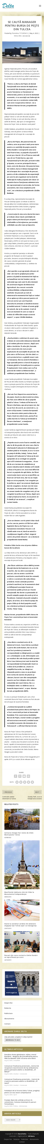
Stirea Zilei (17, 36)
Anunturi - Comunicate (20, 1074)
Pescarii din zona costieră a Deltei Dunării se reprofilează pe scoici (21, 956)
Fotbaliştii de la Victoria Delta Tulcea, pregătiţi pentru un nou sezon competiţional (22, 1091)
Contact (7, 1024)
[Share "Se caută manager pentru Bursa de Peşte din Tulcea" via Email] (24, 776)
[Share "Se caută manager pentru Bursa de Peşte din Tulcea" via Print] (28, 776)
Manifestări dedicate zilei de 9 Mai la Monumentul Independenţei (19, 893)
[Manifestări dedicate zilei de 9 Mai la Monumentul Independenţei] (22, 864)
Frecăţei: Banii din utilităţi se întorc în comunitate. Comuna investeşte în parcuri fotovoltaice (20, 1102)
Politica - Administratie (20, 1106)
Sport (15, 1095)
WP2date (31, 1136)
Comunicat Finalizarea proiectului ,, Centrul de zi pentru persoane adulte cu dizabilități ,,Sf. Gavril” (21, 1081)
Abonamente (9, 1019)
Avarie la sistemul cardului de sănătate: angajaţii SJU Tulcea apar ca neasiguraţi (20, 925)
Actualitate (17, 1060)
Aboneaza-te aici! (13, 1040)
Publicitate (8, 1013)
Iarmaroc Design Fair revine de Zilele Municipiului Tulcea (18, 834)
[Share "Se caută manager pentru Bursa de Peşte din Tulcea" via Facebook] (15, 776)
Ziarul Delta (22, 1134)
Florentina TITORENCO (20, 33)
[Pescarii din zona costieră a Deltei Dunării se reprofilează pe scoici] (22, 941)
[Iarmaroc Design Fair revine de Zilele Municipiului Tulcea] (22, 819)
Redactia (7, 1008)
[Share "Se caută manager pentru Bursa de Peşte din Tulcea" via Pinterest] (20, 776)
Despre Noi (8, 1003)
